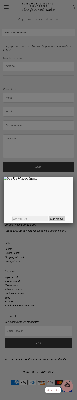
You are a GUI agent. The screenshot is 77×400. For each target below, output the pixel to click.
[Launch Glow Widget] (67, 386)
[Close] (73, 176)
